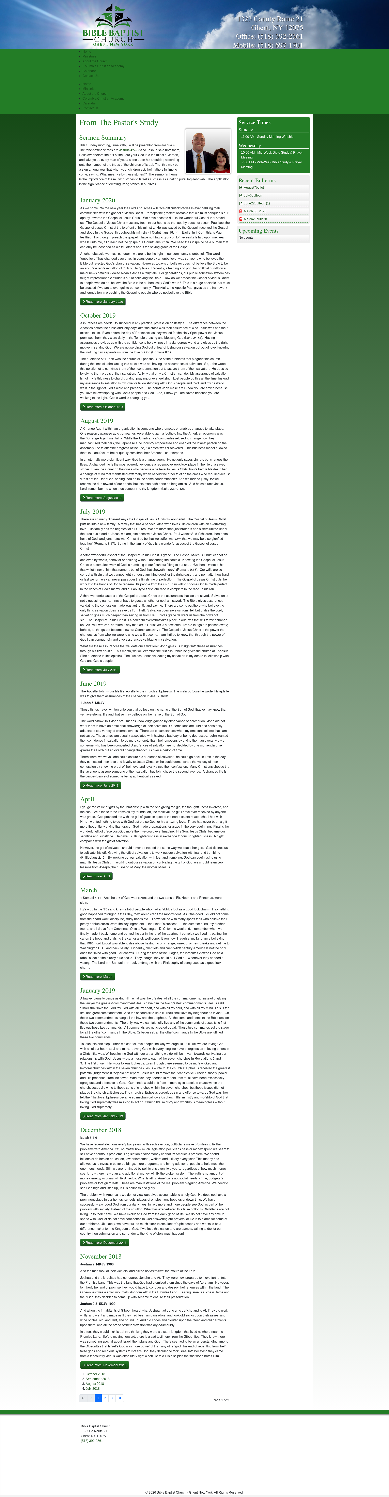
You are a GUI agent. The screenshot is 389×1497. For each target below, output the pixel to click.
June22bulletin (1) (257, 203)
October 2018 (95, 1374)
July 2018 (93, 1388)
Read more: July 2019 (101, 669)
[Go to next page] (112, 1398)
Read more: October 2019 (104, 406)
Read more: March (98, 976)
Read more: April (97, 876)
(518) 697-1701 (280, 45)
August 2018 (95, 1383)
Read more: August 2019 (103, 497)
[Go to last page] (119, 1398)
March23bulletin (255, 219)
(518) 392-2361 (280, 36)
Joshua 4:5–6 (129, 150)
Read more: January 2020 (104, 301)
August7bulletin (255, 187)
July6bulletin (253, 195)
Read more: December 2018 (105, 1242)
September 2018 (98, 1379)
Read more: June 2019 (102, 785)
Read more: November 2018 (105, 1365)
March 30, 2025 (255, 211)
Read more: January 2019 (104, 1116)
